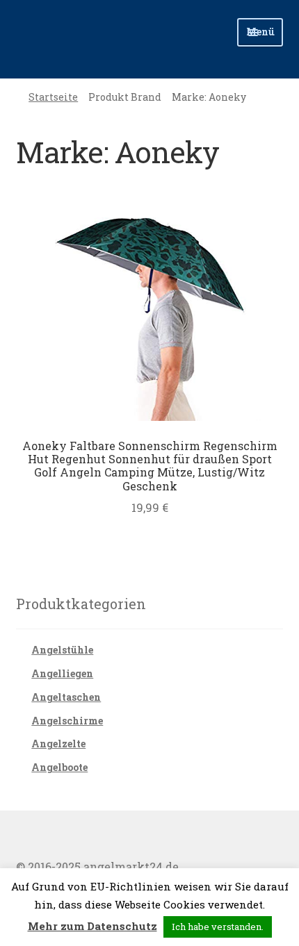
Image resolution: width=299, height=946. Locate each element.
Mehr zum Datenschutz (92, 926)
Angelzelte (58, 743)
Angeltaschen (66, 697)
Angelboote (59, 767)
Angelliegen (62, 673)
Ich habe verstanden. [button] (218, 926)
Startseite (53, 96)
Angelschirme (67, 720)
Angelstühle (62, 649)
